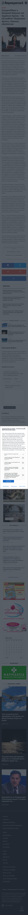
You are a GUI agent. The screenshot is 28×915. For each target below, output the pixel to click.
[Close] (25, 428)
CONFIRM (8, 481)
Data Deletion (6, 486)
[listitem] (14, 454)
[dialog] (14, 457)
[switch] (22, 458)
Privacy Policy (22, 486)
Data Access (14, 486)
